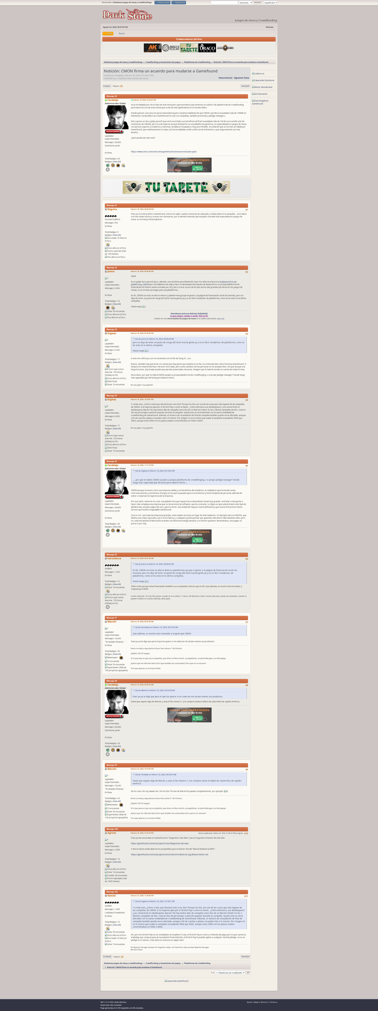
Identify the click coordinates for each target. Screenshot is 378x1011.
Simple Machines (120, 1002)
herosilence (114, 558)
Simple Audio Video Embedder (111, 1005)
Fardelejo (112, 100)
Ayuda (249, 1002)
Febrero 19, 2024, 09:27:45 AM (142, 558)
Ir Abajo (106, 86)
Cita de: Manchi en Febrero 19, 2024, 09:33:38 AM (155, 690)
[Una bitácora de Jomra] (106, 291)
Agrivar (111, 832)
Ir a (212, 972)
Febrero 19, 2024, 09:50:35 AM (142, 685)
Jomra (111, 271)
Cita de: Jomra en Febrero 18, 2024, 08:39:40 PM (154, 339)
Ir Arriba (107, 957)
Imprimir (245, 86)
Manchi (111, 621)
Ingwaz (111, 333)
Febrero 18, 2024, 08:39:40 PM (142, 271)
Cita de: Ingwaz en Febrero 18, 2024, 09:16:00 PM (155, 471)
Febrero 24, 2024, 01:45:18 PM (142, 833)
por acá (221, 318)
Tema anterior (226, 78)
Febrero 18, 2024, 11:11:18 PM (142, 465)
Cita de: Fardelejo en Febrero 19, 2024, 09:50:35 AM (155, 774)
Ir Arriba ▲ (273, 1002)
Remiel (111, 895)
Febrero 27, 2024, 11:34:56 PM (142, 895)
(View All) (117, 161)
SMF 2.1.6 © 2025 (106, 1002)
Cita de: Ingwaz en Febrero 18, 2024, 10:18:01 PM (155, 901)
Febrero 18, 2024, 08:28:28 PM (142, 209)
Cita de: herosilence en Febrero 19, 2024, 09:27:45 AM (156, 627)
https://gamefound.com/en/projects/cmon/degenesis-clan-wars (160, 843)
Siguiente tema (241, 78)
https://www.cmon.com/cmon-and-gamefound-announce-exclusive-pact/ (164, 151)
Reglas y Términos (260, 1002)
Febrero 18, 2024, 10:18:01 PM (142, 399)
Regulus (112, 209)
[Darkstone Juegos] (106, 149)
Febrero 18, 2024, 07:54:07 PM (144, 100)
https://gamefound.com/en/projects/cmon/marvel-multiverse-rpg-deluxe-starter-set (169, 854)
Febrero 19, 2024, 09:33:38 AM (142, 621)
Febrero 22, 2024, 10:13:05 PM (142, 769)
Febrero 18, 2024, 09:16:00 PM (142, 333)
